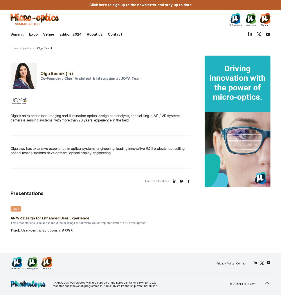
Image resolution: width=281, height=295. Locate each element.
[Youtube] (267, 34)
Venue (48, 34)
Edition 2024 (70, 34)
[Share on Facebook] (188, 181)
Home (14, 48)
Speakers (28, 48)
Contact (115, 34)
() (69, 73)
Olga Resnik (53, 73)
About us (95, 34)
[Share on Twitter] (182, 181)
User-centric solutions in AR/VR (47, 230)
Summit (17, 34)
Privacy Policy (225, 263)
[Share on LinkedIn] (175, 181)
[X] (259, 34)
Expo (33, 34)
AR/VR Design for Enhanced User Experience (50, 218)
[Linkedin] (250, 34)
